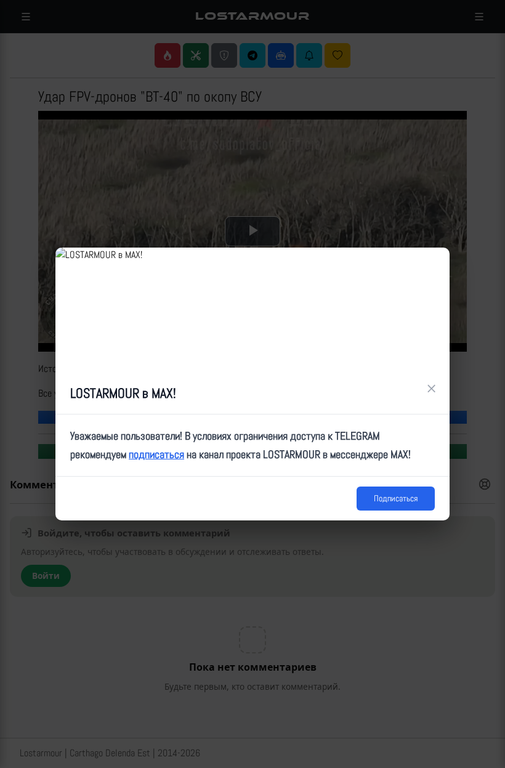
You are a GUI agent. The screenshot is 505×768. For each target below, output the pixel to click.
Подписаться (396, 498)
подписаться (156, 454)
